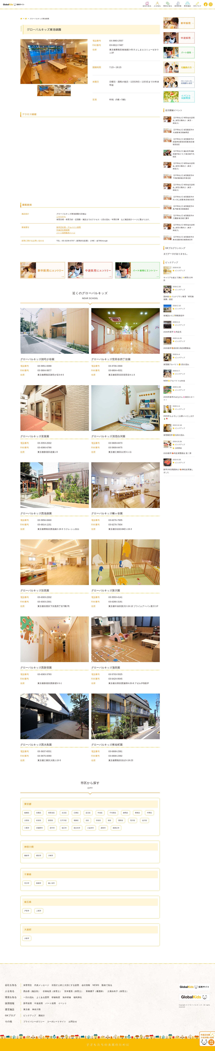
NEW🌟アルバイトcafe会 (174, 381)
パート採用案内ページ (65, 233)
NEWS (96, 985)
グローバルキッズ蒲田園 (105, 667)
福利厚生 (78, 997)
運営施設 (187, 6)
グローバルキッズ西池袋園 (36, 513)
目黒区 (38, 813)
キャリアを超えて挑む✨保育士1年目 (178, 279)
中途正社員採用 (63, 230)
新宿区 (50, 820)
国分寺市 (77, 828)
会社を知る (147, 6)
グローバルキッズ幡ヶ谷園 (107, 513)
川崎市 (50, 855)
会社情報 (86, 985)
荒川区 (132, 820)
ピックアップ (180, 270)
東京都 (26, 1009)
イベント (62, 1003)
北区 (87, 820)
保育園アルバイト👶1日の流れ (176, 364)
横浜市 (38, 855)
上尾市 (38, 911)
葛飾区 (76, 820)
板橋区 (26, 813)
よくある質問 (42, 997)
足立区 (88, 813)
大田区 (26, 820)
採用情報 (178, 6)
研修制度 (56, 997)
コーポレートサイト (56, 1022)
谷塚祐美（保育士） (52, 991)
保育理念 (27, 985)
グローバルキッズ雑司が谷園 (37, 359)
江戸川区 (63, 820)
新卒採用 (27, 1003)
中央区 (100, 813)
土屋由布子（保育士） (118, 991)
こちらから (61, 217)
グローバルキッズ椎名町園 (107, 744)
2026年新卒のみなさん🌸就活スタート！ (178, 398)
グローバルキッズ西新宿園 (36, 667)
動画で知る (107, 985)
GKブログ (197, 6)
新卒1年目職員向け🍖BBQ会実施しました (178, 470)
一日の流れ (28, 997)
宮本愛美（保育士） (73, 991)
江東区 (76, 813)
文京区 (64, 813)
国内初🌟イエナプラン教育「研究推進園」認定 (178, 298)
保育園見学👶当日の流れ (173, 435)
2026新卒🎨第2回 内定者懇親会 (177, 348)
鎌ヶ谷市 (51, 883)
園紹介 (42, 1015)
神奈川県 (36, 1009)
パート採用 (50, 1003)
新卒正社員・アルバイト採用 (68, 227)
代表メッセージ (41, 985)
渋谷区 (98, 820)
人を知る (157, 6)
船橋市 (38, 883)
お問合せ (73, 1022)
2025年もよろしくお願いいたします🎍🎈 (178, 417)
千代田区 (113, 813)
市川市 (26, 883)
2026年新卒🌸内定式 (172, 332)
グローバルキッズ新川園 (105, 590)
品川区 (144, 820)
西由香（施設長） (31, 991)
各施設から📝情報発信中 (173, 316)
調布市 (103, 828)
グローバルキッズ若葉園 (34, 436)
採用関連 (178, 448)
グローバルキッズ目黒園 (34, 590)
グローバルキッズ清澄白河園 (108, 436)
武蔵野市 (39, 828)
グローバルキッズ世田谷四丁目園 (111, 359)
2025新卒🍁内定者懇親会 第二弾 (177, 453)
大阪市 (26, 938)
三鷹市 (26, 828)
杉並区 (38, 820)
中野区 (149, 813)
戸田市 (26, 911)
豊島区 (137, 813)
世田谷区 (51, 813)
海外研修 (67, 997)
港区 (109, 820)
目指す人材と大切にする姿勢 (65, 985)
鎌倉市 (26, 855)
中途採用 (38, 1003)
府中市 (52, 828)
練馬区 (125, 813)
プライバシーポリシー (34, 1022)
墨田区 (120, 820)
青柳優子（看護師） (95, 991)
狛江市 (64, 828)
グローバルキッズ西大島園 (36, 744)
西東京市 (116, 828)
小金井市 (90, 828)
